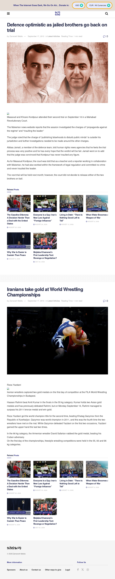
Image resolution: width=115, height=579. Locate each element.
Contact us (36, 569)
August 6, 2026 (93, 221)
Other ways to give (53, 569)
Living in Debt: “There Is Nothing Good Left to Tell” (71, 217)
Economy (13, 209)
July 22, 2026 (40, 262)
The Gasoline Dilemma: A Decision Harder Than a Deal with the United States (18, 219)
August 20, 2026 (14, 227)
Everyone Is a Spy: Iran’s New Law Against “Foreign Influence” (45, 217)
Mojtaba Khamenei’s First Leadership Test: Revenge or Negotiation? (45, 255)
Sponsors (11, 569)
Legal (67, 569)
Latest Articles (54, 36)
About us (23, 569)
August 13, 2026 (67, 224)
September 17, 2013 (36, 36)
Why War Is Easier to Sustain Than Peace (17, 254)
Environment (94, 209)
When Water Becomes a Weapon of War (97, 216)
